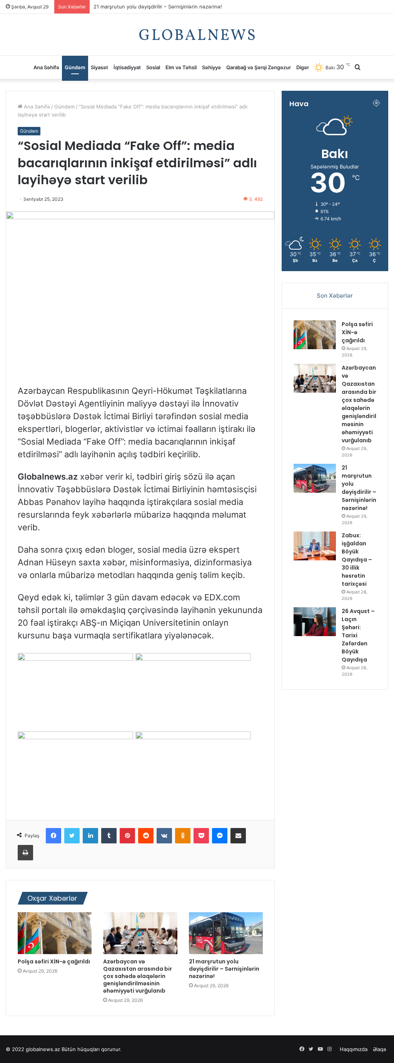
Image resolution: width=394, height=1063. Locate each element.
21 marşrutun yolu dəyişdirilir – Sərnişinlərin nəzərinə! (157, 8)
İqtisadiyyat (127, 67)
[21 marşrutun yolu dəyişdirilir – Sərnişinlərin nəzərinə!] (226, 933)
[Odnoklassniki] (182, 835)
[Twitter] (72, 835)
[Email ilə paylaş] (238, 835)
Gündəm (75, 67)
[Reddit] (146, 835)
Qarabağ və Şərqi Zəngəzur (258, 67)
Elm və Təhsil (181, 67)
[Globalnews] (197, 34)
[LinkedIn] (90, 835)
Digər (302, 67)
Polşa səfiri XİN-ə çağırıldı (54, 961)
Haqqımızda (353, 1049)
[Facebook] (53, 835)
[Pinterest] (127, 835)
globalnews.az (43, 1049)
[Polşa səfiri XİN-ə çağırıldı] (55, 933)
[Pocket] (201, 835)
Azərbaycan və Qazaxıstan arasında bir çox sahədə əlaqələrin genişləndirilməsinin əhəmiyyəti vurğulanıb (137, 976)
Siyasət (99, 67)
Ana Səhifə (46, 67)
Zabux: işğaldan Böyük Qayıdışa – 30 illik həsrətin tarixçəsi (357, 560)
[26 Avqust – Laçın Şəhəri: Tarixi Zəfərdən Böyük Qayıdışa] (315, 621)
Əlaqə (379, 1049)
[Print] (25, 852)
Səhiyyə (211, 67)
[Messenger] (219, 835)
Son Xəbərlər (335, 295)
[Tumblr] (109, 835)
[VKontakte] (164, 835)
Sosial (153, 67)
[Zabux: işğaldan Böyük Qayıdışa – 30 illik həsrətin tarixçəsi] (315, 546)
